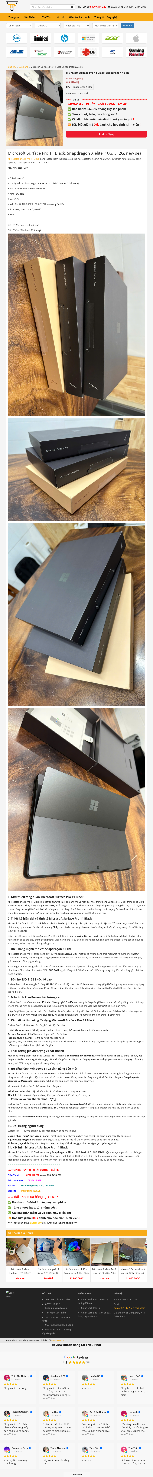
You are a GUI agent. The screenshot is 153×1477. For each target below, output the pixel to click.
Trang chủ (11, 66)
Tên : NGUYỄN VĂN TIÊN (57, 1299)
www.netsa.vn (57, 1340)
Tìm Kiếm (127, 25)
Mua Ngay (107, 134)
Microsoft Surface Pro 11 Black (23, 158)
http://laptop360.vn (30, 1191)
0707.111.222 (99, 6)
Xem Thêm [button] (49, 1398)
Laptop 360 (36, 1223)
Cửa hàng (23, 66)
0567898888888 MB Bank (59, 1324)
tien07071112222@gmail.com (129, 1307)
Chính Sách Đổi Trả (90, 1307)
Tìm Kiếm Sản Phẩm (55, 1312)
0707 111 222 (52, 1304)
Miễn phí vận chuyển (56, 1307)
